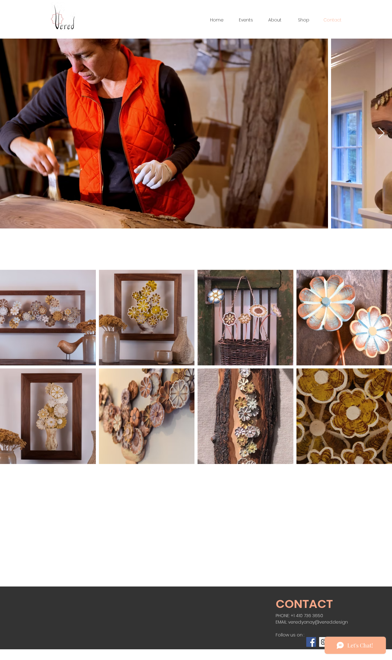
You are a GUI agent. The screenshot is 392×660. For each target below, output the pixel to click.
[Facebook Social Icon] (311, 642)
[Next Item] (381, 133)
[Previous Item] (10, 133)
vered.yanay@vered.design (318, 622)
